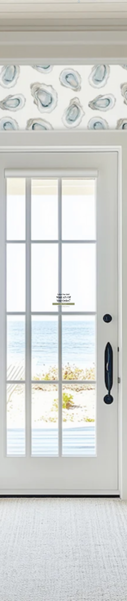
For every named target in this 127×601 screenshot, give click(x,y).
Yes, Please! (63, 304)
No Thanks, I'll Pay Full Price (64, 306)
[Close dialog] (79, 1)
